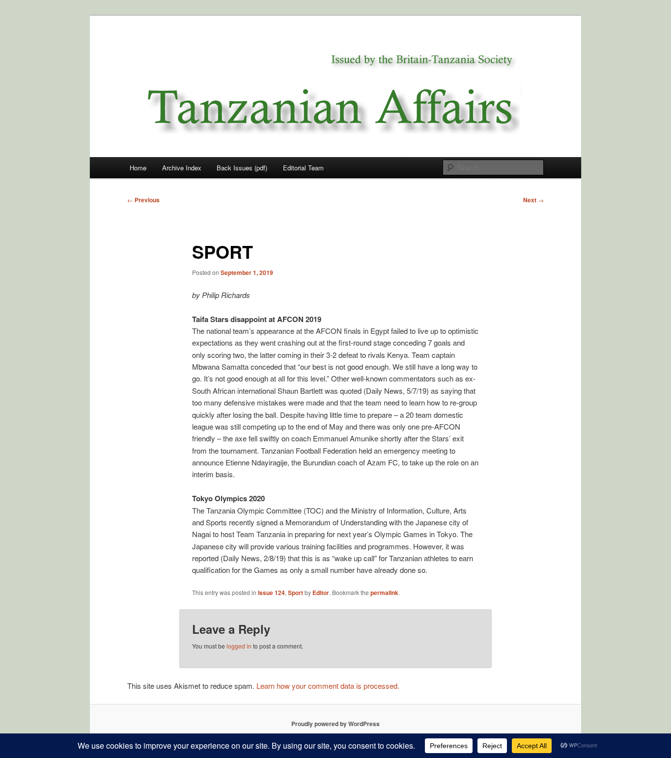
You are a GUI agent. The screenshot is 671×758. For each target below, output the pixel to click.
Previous (143, 199)
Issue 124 (271, 592)
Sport (295, 592)
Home (138, 167)
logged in (239, 646)
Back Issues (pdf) (242, 167)
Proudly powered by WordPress (335, 723)
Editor (320, 592)
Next (533, 199)
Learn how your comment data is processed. (327, 685)
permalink (384, 592)
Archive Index (181, 167)
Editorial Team (303, 167)
